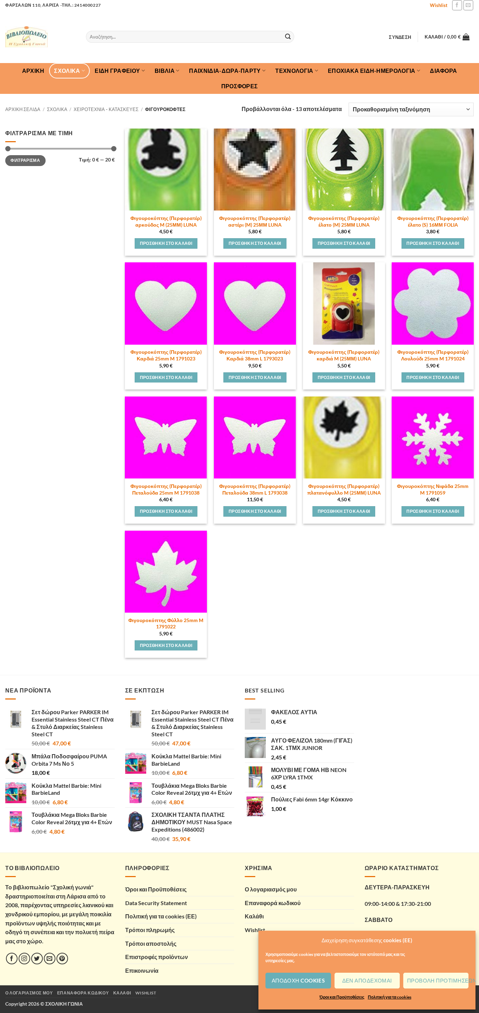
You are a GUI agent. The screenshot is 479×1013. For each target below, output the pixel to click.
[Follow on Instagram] (24, 958)
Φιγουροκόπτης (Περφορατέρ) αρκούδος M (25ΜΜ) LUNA (166, 221)
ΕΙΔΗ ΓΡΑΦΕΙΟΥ (117, 70)
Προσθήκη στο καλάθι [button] (166, 243)
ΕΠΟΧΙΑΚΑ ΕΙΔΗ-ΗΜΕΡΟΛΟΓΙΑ (372, 70)
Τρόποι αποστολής (150, 943)
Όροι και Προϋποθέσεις (341, 997)
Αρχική (33, 70)
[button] (400, 37)
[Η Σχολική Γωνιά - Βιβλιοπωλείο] (40, 37)
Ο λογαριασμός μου (271, 889)
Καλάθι (254, 916)
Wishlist (438, 5)
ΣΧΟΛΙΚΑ (67, 70)
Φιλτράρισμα (25, 160)
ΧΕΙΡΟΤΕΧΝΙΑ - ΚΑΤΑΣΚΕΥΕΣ (106, 109)
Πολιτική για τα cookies (389, 997)
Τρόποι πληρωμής (150, 929)
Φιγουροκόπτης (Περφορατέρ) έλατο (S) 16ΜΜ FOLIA (432, 221)
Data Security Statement (156, 903)
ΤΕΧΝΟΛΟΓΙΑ (294, 70)
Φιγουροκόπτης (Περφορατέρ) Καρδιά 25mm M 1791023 (166, 355)
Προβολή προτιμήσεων (437, 980)
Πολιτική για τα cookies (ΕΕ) (161, 916)
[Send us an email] (468, 5)
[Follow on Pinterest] (62, 958)
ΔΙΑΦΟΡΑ (443, 70)
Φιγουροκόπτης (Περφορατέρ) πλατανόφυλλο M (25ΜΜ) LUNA (344, 489)
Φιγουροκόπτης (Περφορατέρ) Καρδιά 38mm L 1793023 (254, 355)
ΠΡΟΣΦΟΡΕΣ (239, 86)
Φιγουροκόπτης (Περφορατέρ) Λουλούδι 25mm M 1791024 (432, 355)
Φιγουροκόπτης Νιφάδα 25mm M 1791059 (432, 489)
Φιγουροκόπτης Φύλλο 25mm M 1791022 (165, 623)
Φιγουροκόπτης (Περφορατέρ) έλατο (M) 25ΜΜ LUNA (343, 221)
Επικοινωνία (141, 970)
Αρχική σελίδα (22, 109)
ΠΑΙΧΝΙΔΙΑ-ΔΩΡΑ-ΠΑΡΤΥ (225, 70)
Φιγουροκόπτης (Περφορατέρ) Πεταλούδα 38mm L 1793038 (254, 489)
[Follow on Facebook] (457, 5)
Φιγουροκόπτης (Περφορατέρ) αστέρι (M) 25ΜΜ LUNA (254, 221)
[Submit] (288, 37)
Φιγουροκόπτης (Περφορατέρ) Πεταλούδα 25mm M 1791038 (166, 489)
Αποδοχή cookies (298, 980)
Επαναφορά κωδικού (273, 903)
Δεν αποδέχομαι (367, 980)
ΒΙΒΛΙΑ (165, 70)
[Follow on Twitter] (37, 958)
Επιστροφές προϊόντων (156, 956)
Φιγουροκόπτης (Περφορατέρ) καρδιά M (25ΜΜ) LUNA (343, 355)
